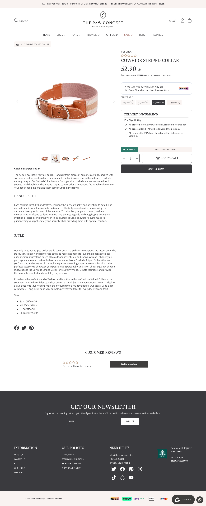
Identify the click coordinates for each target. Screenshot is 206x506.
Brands (92, 34)
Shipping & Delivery (71, 468)
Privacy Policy (68, 454)
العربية (172, 20)
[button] (22, 20)
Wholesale (19, 468)
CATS (75, 34)
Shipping (141, 75)
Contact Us (19, 459)
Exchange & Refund (71, 463)
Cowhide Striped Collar (36, 44)
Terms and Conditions (73, 459)
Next (113, 101)
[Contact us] (199, 499)
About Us (18, 454)
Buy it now (156, 169)
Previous (17, 101)
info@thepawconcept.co (121, 455)
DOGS (59, 34)
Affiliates (18, 472)
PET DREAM (127, 51)
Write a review (129, 364)
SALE (127, 34)
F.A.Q (16, 463)
